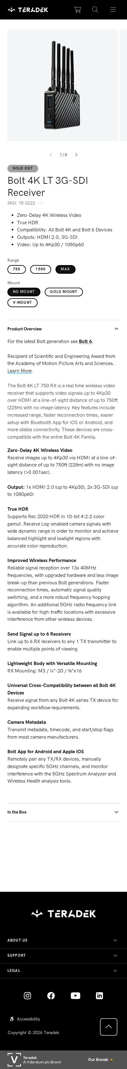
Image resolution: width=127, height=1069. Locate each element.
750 (17, 269)
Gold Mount (63, 292)
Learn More (19, 371)
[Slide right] (76, 155)
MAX (65, 269)
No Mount (24, 292)
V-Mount (22, 302)
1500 (40, 269)
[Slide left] (50, 155)
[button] (95, 9)
